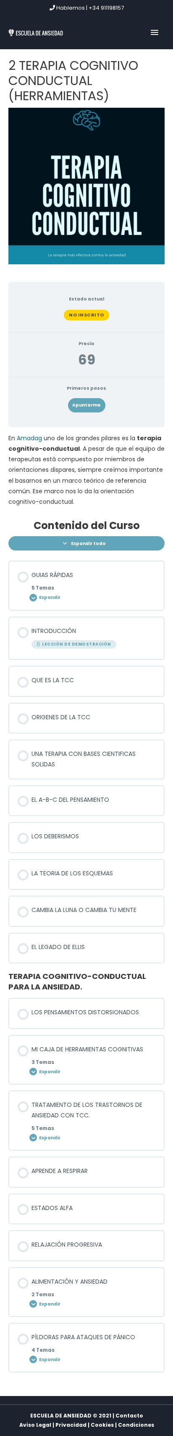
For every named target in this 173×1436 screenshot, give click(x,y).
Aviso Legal (35, 1424)
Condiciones (136, 1424)
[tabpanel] (86, 470)
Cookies (102, 1424)
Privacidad (70, 1424)
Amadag (29, 438)
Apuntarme (86, 405)
